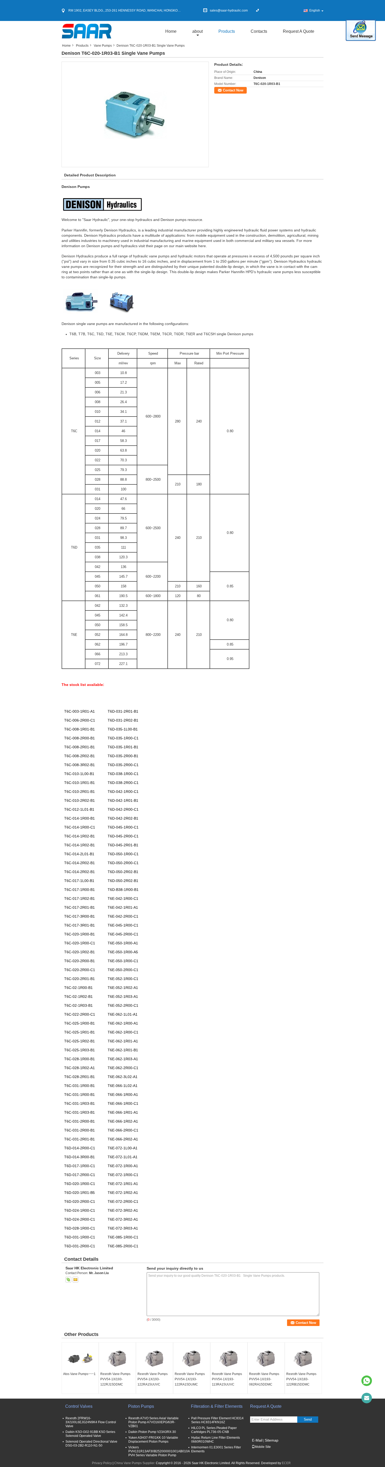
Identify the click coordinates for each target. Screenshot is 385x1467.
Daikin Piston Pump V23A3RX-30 (152, 1432)
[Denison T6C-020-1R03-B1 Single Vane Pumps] (135, 114)
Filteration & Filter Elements (217, 1406)
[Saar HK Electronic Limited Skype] (68, 1279)
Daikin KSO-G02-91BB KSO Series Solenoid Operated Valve (90, 1434)
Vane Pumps (103, 45)
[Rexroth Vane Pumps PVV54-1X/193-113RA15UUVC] (229, 1358)
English (314, 10)
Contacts (259, 31)
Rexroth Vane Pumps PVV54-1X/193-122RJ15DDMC (115, 1379)
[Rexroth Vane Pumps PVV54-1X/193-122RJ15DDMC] (117, 1358)
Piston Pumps (141, 1406)
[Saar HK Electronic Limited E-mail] (75, 1279)
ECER (286, 1463)
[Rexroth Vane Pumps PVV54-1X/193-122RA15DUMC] (191, 1358)
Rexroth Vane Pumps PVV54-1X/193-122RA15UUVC (153, 1379)
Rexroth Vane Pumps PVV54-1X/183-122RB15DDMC (301, 1379)
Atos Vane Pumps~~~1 (79, 1374)
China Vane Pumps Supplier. (135, 1463)
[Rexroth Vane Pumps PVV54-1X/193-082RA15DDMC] (266, 1358)
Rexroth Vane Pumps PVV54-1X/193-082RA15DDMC (264, 1379)
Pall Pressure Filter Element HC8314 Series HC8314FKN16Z (217, 1420)
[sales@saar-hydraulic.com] (367, 1398)
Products (226, 31)
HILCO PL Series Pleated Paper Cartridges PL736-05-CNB (214, 1430)
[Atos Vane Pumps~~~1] (80, 1358)
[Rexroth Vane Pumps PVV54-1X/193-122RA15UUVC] (154, 1358)
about (197, 31)
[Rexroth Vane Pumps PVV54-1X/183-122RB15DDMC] (303, 1358)
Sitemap (271, 1440)
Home (171, 31)
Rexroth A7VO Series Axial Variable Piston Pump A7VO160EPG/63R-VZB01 (153, 1422)
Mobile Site (263, 1447)
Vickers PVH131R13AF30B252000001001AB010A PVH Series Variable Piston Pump (159, 1451)
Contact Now (233, 90)
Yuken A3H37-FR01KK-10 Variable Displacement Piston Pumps (153, 1439)
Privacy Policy (102, 1463)
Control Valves (78, 1406)
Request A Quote (298, 31)
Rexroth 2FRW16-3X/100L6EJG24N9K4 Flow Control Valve (90, 1422)
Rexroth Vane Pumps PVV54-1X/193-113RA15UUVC (227, 1379)
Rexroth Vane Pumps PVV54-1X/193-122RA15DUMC (190, 1379)
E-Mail (257, 1440)
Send (308, 1419)
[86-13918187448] (367, 1381)
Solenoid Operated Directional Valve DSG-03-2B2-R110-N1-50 (91, 1443)
